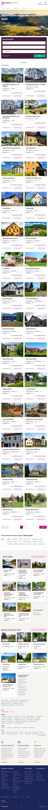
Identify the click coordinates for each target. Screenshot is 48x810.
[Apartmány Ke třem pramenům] (12, 139)
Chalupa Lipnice (7, 389)
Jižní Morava (16, 716)
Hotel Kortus (6, 268)
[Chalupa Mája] (36, 199)
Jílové (20, 541)
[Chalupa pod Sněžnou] (36, 500)
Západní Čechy (37, 719)
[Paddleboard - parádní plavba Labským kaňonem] (24, 586)
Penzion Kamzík (30, 389)
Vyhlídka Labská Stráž (23, 644)
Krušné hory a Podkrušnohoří (21, 721)
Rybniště (35, 544)
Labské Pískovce (17, 727)
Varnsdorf (15, 541)
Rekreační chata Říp (8, 328)
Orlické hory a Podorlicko (6, 719)
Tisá (25, 539)
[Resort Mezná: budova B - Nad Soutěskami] (12, 107)
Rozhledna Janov (22, 664)
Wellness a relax (28, 773)
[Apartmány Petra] (36, 139)
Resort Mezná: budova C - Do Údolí (35, 84)
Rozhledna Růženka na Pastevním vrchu (8, 685)
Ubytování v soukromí (41, 780)
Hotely (37, 771)
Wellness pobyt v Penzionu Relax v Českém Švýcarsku (23, 572)
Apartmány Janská (8, 359)
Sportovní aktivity (20, 705)
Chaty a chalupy (39, 775)
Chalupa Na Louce (8, 509)
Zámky (19, 684)
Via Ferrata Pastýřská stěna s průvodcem (38, 571)
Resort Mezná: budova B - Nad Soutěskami (11, 117)
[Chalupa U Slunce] (36, 319)
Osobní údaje (15, 797)
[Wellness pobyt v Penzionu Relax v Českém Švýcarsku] (24, 563)
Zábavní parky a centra (6, 703)
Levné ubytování (28, 783)
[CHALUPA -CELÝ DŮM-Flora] (36, 169)
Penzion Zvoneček (31, 238)
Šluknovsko (31, 727)
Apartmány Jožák (7, 298)
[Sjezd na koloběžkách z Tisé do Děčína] (39, 586)
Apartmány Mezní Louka (33, 116)
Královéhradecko (39, 716)
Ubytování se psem (29, 776)
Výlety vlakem (21, 680)
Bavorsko (15, 792)
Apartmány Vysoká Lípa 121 (10, 238)
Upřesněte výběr (23, 62)
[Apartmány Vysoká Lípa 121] (12, 229)
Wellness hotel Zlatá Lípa (33, 449)
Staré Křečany (10, 544)
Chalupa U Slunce (31, 328)
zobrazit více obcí (42, 735)
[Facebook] (11, 806)
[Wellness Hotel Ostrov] (12, 169)
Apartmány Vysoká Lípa (32, 268)
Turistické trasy (4, 700)
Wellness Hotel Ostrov (9, 178)
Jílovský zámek (6, 644)
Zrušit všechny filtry (6, 55)
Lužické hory (25, 727)
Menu (45, 4)
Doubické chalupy (8, 479)
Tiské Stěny (9, 727)
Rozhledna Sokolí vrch (39, 664)
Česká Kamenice (35, 539)
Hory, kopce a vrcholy (14, 700)
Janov (41, 539)
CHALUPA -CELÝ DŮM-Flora (34, 178)
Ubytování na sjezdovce (30, 780)
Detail (17, 95)
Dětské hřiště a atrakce (18, 703)
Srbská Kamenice (22, 544)
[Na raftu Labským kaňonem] (9, 563)
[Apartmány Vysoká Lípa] (36, 259)
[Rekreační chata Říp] (12, 319)
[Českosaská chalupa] (36, 470)
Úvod (3, 8)
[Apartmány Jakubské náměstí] (12, 440)
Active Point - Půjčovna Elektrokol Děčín (9, 615)
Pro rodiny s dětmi (28, 771)
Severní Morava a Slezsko (28, 718)
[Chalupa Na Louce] (12, 500)
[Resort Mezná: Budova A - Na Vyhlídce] (12, 75)
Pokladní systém (4, 802)
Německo (12, 711)
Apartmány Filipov (31, 359)
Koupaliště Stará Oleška (39, 644)
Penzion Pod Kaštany (32, 298)
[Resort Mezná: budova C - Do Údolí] (36, 75)
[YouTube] (21, 806)
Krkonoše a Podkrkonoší (6, 716)
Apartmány (38, 776)
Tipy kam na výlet (22, 679)
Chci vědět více (4, 762)
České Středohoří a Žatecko (7, 723)
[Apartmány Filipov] (36, 349)
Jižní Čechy (23, 716)
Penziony (38, 773)
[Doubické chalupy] (12, 470)
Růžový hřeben (6, 664)
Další (43, 527)
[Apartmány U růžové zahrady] (36, 410)
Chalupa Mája (30, 208)
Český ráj (38, 718)
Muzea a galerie (22, 701)
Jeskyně (16, 701)
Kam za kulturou (21, 691)
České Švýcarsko (24, 8)
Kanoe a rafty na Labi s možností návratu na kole (24, 615)
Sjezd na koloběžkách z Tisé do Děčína (38, 593)
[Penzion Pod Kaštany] (36, 289)
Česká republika (16, 8)
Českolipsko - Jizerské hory (7, 718)
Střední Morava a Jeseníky (19, 719)
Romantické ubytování (29, 775)
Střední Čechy (30, 719)
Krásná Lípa (35, 541)
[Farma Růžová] (12, 199)
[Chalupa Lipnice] (12, 380)
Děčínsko (3, 727)
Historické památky (22, 682)
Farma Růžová (7, 208)
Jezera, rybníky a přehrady (7, 701)
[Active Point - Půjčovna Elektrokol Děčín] (9, 607)
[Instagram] (16, 806)
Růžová (16, 544)
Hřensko (31, 8)
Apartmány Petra (31, 148)
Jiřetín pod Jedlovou (27, 541)
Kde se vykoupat (21, 694)
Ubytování (8, 8)
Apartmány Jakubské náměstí (11, 449)
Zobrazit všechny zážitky (38, 556)
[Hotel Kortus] (12, 259)
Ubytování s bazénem (29, 778)
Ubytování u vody (28, 781)
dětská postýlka (28, 535)
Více (45, 546)
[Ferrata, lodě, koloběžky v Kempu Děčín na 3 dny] (9, 586)
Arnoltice (30, 544)
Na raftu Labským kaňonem (8, 571)
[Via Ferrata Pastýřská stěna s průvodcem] (39, 563)
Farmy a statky (39, 778)
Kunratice (9, 541)
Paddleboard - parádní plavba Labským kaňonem (23, 594)
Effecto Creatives (43, 806)
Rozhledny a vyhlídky (22, 689)
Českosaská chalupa (31, 479)
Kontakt (22, 797)
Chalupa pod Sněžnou (32, 509)
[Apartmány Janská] (12, 349)
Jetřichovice (15, 539)
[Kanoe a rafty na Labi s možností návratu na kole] (24, 607)
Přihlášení (28, 797)
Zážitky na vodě (36, 612)
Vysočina (3, 721)
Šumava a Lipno (18, 718)
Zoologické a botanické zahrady (8, 705)
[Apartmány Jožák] (12, 289)
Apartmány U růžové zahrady (34, 419)
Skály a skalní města (24, 700)
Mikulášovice (41, 544)
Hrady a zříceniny (22, 686)
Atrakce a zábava (21, 693)
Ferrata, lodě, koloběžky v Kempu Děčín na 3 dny (8, 594)
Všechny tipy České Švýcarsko (39, 629)
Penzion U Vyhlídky (8, 419)
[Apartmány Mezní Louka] (36, 107)
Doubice (40, 541)
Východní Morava (33, 721)
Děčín (29, 539)
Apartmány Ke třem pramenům (11, 148)
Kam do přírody (21, 687)
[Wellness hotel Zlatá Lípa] (36, 440)
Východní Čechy (10, 721)
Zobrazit (39, 56)
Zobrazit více (44, 31)
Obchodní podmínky (5, 797)
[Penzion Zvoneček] (36, 229)
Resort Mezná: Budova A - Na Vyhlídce (11, 85)
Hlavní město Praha (19, 723)
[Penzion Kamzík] (36, 380)
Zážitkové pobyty (37, 614)
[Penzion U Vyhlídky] (12, 410)
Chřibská (21, 539)
